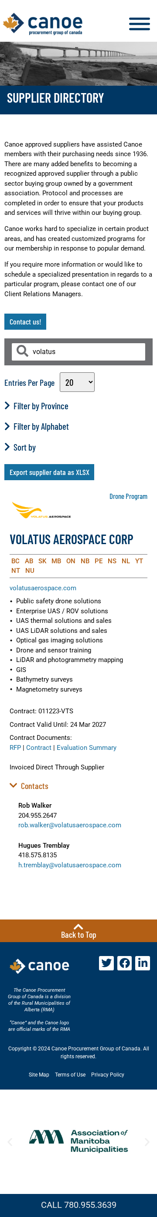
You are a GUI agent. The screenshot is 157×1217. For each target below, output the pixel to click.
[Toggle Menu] (139, 24)
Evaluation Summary (86, 748)
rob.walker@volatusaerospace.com (69, 825)
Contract (38, 748)
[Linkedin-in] (142, 963)
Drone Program (128, 495)
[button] (9, 1141)
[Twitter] (106, 963)
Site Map (39, 1075)
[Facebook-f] (124, 963)
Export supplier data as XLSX (49, 472)
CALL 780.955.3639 (78, 1205)
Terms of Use (70, 1075)
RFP (15, 748)
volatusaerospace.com (43, 588)
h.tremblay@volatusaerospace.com (69, 865)
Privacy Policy (107, 1075)
